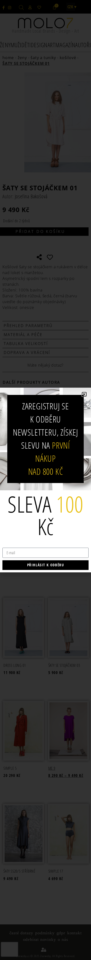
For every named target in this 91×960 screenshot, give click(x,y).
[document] (45, 480)
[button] (84, 394)
